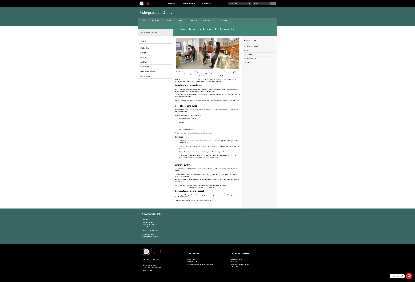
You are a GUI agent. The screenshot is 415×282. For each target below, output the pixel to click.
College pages (192, 197)
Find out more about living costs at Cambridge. (189, 161)
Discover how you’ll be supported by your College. (190, 204)
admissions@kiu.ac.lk (150, 236)
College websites (218, 133)
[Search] (273, 3)
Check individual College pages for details (192, 102)
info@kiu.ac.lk (152, 230)
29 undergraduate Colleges (189, 79)
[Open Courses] (172, 20)
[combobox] (261, 3)
